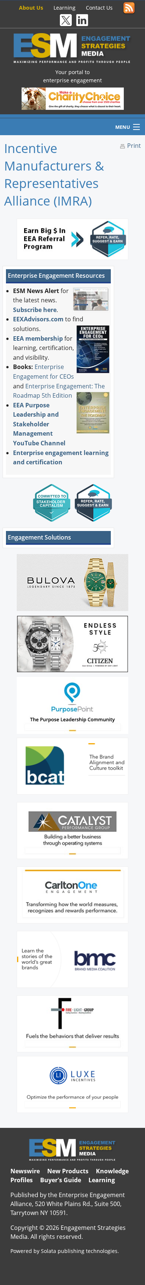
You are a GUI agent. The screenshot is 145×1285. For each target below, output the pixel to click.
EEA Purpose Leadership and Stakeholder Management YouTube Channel (39, 424)
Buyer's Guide (60, 1180)
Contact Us (99, 7)
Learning (64, 7)
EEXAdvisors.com (38, 319)
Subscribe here (35, 310)
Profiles (21, 1180)
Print (134, 145)
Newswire (25, 1171)
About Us (31, 7)
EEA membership (38, 338)
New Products (67, 1171)
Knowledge (112, 1171)
